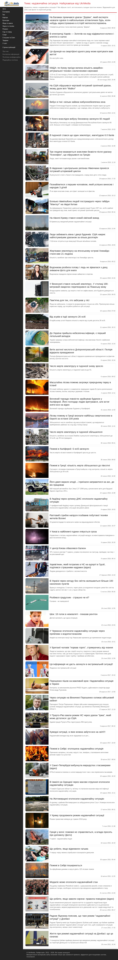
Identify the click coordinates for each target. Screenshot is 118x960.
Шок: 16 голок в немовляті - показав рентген (73, 614)
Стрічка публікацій (9, 47)
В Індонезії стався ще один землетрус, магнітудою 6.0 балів (82, 135)
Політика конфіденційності (12, 57)
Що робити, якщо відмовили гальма (69, 849)
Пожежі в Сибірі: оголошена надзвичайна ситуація (76, 748)
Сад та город (7, 32)
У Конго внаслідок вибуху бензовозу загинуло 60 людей (80, 119)
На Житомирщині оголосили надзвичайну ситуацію (77, 798)
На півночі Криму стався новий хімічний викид (74, 218)
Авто (4, 9)
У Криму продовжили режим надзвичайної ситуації (77, 815)
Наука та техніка (8, 26)
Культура (6, 20)
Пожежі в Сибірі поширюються (66, 865)
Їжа (4, 14)
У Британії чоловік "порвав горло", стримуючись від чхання (81, 647)
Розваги (5, 29)
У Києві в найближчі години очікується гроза (73, 531)
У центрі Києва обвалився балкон (68, 548)
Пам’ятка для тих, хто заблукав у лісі (69, 300)
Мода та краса (8, 23)
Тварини (5, 40)
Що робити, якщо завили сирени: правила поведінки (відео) (82, 899)
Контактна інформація (11, 54)
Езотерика (6, 12)
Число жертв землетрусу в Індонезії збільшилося (76, 432)
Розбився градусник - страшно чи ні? (69, 597)
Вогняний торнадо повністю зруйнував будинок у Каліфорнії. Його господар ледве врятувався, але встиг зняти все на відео (79, 402)
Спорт (5, 35)
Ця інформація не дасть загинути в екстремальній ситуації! (81, 664)
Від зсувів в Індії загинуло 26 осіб (68, 316)
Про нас (6, 51)
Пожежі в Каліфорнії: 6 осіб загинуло (69, 449)
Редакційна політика (10, 60)
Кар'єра (5, 17)
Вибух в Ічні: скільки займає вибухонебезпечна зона (77, 102)
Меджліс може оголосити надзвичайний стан (74, 882)
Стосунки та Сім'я (9, 37)
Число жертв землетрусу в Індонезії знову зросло (76, 366)
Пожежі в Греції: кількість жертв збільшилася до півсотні (80, 465)
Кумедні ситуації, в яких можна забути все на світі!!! (77, 732)
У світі (5, 43)
